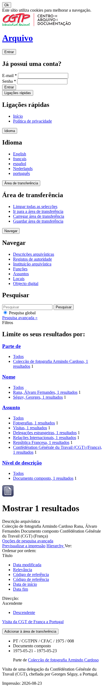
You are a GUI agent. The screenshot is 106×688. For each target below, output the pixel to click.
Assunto (11, 407)
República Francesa (41, 442)
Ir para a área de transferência (38, 211)
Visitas (30, 427)
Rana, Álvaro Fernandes (45, 392)
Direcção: (10, 598)
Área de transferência (21, 183)
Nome (8, 377)
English (19, 154)
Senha (9, 81)
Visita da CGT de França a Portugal (33, 621)
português (21, 173)
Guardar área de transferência (38, 221)
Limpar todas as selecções (35, 206)
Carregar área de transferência (38, 216)
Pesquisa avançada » (20, 317)
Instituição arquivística (32, 264)
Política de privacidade (32, 121)
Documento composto (43, 478)
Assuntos (21, 273)
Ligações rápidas (17, 93)
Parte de (11, 346)
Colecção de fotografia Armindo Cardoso (63, 660)
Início (18, 116)
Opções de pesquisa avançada (27, 541)
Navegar (10, 231)
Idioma (9, 131)
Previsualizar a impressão (23, 545)
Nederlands (23, 168)
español (19, 163)
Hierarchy (55, 545)
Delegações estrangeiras (45, 432)
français (19, 158)
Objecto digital (25, 283)
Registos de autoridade (32, 259)
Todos (18, 356)
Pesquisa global (22, 313)
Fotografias (34, 423)
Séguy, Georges (38, 397)
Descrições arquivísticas (33, 254)
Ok (6, 5)
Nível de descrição (22, 463)
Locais (18, 278)
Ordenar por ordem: (19, 550)
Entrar (9, 52)
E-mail (9, 75)
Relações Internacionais (44, 437)
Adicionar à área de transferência (30, 631)
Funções (20, 269)
